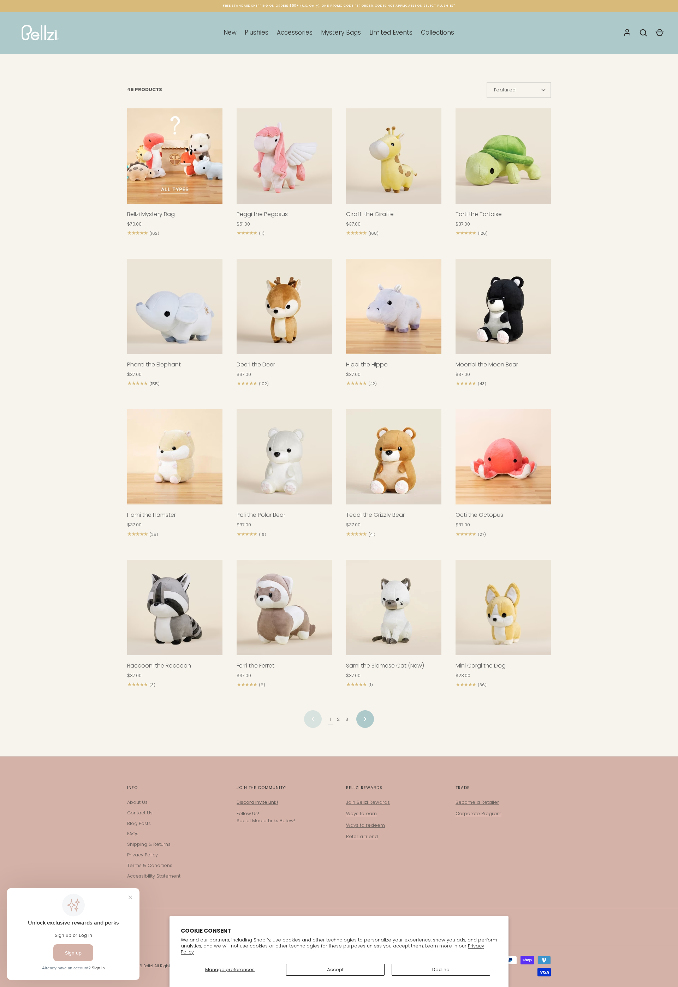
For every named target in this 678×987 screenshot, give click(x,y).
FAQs (132, 833)
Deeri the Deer (256, 364)
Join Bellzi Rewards (368, 802)
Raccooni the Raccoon (159, 666)
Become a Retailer (477, 802)
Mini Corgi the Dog (481, 666)
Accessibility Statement (153, 876)
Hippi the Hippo (367, 364)
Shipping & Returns (149, 844)
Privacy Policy (142, 854)
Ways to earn (361, 813)
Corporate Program (478, 813)
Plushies (256, 32)
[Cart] (659, 33)
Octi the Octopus (479, 515)
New (230, 32)
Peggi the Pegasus (262, 214)
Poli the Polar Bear (261, 515)
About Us (137, 802)
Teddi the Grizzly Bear (375, 515)
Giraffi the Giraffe (370, 214)
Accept (335, 969)
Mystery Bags (341, 32)
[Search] (643, 33)
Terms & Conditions (149, 865)
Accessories (295, 32)
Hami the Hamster (151, 515)
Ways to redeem (365, 825)
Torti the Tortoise (479, 214)
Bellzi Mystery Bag (151, 214)
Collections (437, 32)
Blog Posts (139, 823)
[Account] (627, 33)
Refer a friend (362, 836)
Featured (505, 89)
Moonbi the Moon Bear (487, 364)
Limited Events (390, 32)
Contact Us (140, 812)
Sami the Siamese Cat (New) (385, 666)
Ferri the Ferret (255, 666)
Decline (441, 969)
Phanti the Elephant (154, 364)
